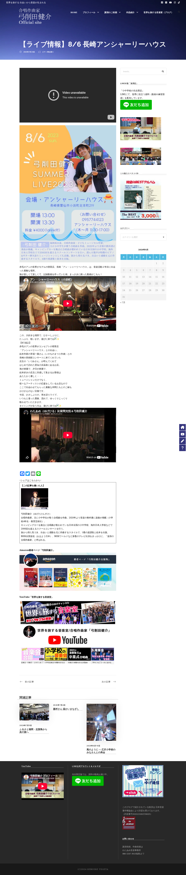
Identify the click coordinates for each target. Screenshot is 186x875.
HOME (74, 12)
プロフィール (89, 12)
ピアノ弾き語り (48, 52)
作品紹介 (130, 12)
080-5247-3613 (129, 853)
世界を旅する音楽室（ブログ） (158, 12)
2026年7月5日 (25, 725)
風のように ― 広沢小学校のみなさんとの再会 (101, 751)
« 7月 (122, 302)
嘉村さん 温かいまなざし (66, 709)
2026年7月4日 (59, 705)
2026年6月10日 (93, 746)
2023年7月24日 (29, 52)
